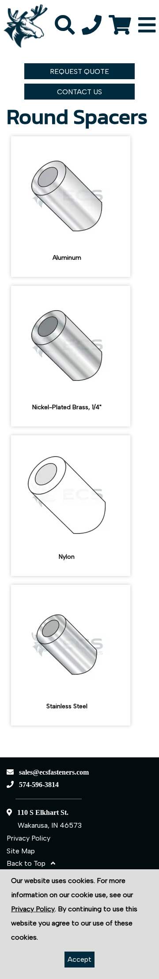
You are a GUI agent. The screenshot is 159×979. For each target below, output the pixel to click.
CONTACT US (79, 92)
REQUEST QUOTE (79, 71)
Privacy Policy (28, 838)
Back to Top (29, 863)
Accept (79, 959)
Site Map (21, 851)
